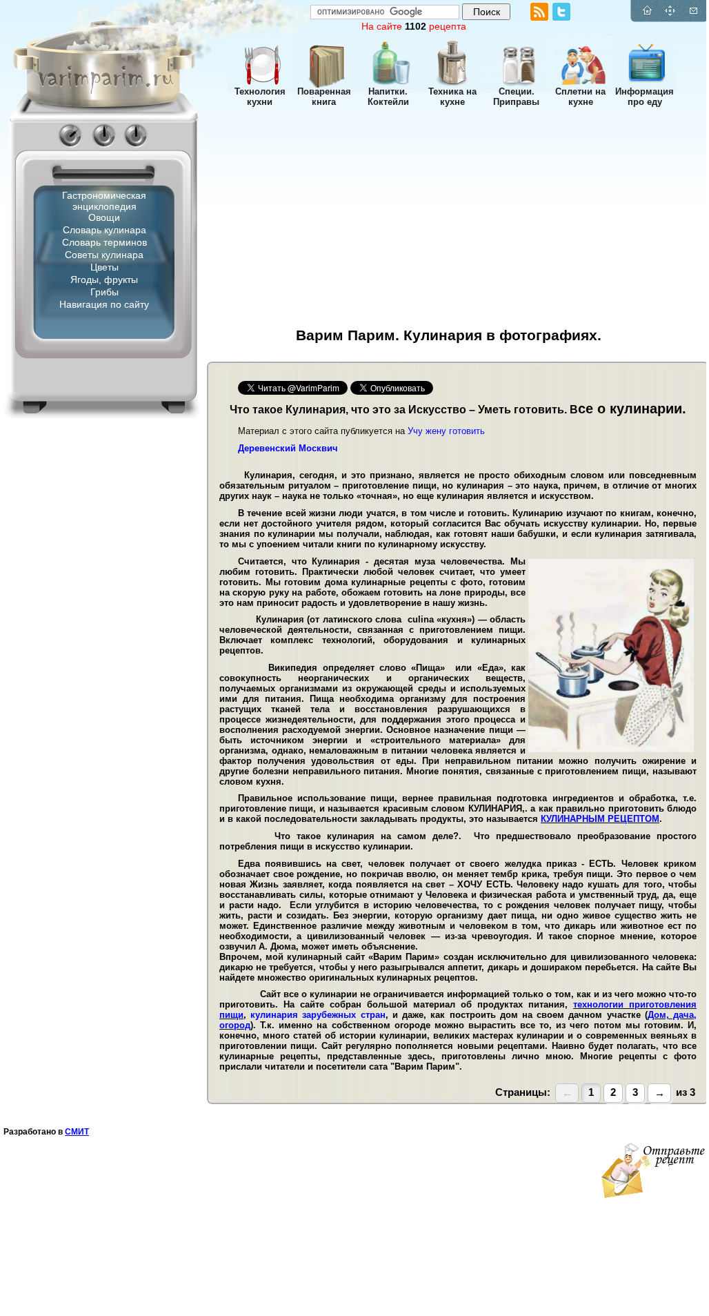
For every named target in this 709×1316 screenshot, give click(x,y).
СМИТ (77, 1132)
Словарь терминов (104, 242)
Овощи (104, 217)
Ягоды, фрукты (104, 279)
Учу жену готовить (446, 431)
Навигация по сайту (104, 304)
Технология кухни (260, 96)
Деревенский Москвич (288, 448)
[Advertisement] (83, 556)
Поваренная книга (324, 96)
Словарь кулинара (104, 229)
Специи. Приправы (516, 96)
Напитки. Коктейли (388, 96)
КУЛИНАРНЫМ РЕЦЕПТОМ (600, 819)
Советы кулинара (104, 254)
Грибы (104, 291)
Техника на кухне (452, 96)
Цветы (104, 267)
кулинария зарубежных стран (317, 1015)
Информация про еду (644, 96)
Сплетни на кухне (580, 96)
